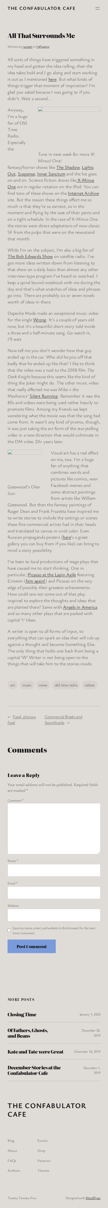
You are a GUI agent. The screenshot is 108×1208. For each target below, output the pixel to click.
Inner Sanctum (51, 174)
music (27, 685)
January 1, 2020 (90, 1014)
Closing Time (22, 1014)
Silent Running (44, 396)
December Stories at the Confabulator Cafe (34, 1070)
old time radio (66, 685)
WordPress (93, 1197)
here (52, 79)
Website (13, 905)
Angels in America (80, 607)
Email (13, 883)
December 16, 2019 (87, 1051)
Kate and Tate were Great (35, 1051)
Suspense (26, 174)
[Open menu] (97, 8)
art (12, 685)
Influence (42, 46)
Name (13, 860)
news (43, 685)
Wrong (39, 320)
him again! (35, 581)
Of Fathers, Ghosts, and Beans (28, 1032)
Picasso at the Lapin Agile (52, 574)
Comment (16, 800)
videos (90, 685)
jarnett (27, 46)
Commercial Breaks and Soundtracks (63, 719)
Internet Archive (83, 193)
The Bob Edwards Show (30, 256)
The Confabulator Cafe (42, 8)
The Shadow (68, 167)
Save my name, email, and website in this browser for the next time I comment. (54, 930)
